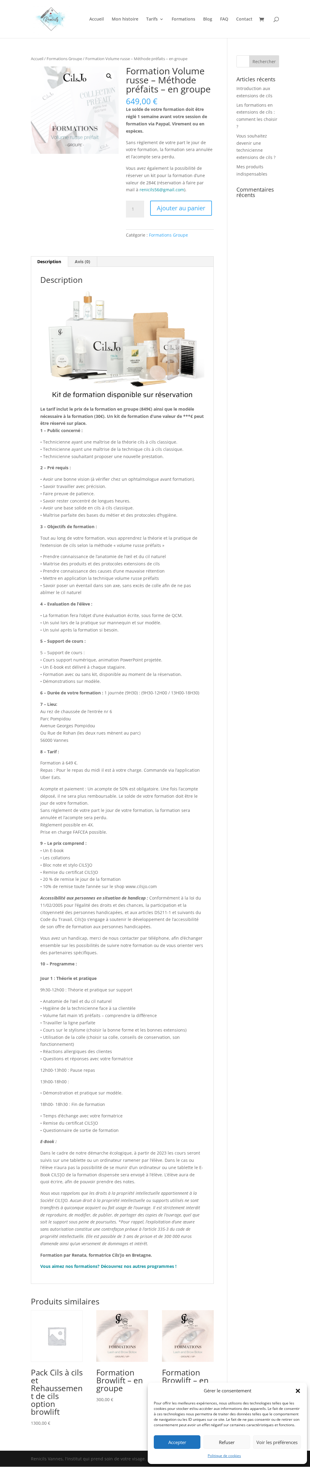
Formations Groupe (64, 58)
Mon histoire (125, 19)
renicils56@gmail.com (162, 189)
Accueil (96, 19)
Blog (207, 19)
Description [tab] (49, 261)
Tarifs (152, 19)
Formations (183, 19)
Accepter (177, 1442)
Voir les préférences (277, 1442)
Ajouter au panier (181, 208)
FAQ (224, 19)
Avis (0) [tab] (82, 261)
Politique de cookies (224, 1455)
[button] (298, 1391)
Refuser (227, 1442)
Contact (244, 19)
